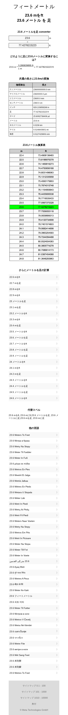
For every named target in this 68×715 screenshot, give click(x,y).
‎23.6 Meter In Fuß (18, 458)
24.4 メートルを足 (18, 386)
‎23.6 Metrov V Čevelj (19, 619)
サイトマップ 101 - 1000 (34, 691)
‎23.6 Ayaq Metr (17, 567)
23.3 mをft (14, 319)
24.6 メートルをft (18, 398)
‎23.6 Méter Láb (17, 498)
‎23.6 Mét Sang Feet (19, 655)
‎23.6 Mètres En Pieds (20, 486)
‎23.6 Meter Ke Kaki (19, 590)
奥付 (34, 704)
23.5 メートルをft (18, 331)
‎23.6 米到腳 (15, 667)
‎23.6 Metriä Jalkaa (18, 481)
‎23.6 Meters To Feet (19, 435)
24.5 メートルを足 (18, 392)
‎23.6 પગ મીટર (16, 637)
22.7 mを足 (15, 283)
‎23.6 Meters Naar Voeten (22, 521)
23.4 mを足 (15, 325)
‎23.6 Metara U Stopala (20, 492)
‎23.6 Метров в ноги (19, 614)
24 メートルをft (17, 362)
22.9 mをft (14, 295)
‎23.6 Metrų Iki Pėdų (19, 509)
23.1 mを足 (15, 307)
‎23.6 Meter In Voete (19, 555)
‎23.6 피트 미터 (16, 602)
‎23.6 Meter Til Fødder (20, 452)
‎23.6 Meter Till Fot (18, 549)
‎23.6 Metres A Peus (19, 578)
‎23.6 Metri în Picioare (20, 538)
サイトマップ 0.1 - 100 (34, 685)
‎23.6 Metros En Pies (19, 469)
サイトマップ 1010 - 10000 (34, 698)
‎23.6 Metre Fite (17, 643)
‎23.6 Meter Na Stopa (19, 544)
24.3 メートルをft (18, 380)
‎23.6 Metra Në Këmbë (20, 625)
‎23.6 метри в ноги (18, 649)
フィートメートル (34, 6)
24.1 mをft (14, 368)
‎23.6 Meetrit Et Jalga (19, 475)
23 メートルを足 (17, 301)
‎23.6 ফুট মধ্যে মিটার (17, 572)
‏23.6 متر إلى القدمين (19, 561)
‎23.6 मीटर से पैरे (16, 584)
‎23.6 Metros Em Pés (19, 532)
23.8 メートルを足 (18, 349)
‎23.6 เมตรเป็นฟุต (17, 631)
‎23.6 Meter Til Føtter (19, 608)
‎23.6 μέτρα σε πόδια (19, 463)
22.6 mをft (14, 277)
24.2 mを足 (15, 374)
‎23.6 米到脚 (15, 661)
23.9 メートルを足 (18, 355)
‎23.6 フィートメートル (20, 596)
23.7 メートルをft (18, 343)
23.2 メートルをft (18, 313)
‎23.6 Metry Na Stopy (19, 446)
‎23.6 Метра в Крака (19, 440)
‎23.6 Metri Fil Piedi (18, 515)
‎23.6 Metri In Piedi (18, 504)
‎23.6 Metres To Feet (19, 673)
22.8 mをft (14, 289)
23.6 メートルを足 (18, 337)
